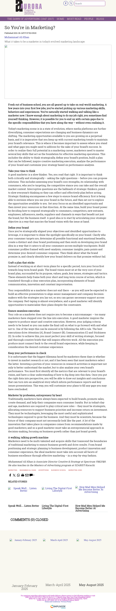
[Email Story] (27, 475)
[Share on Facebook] (10, 475)
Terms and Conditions (52, 602)
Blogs (100, 18)
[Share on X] (14, 475)
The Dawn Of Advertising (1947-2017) (30, 18)
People (88, 18)
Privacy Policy (66, 602)
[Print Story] (22, 475)
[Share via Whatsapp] (18, 475)
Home (60, 18)
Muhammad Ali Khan (17, 37)
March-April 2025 (58, 585)
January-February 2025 (24, 587)
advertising (43, 470)
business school (58, 470)
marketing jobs (75, 470)
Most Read (74, 18)
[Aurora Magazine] (29, 6)
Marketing (12, 470)
